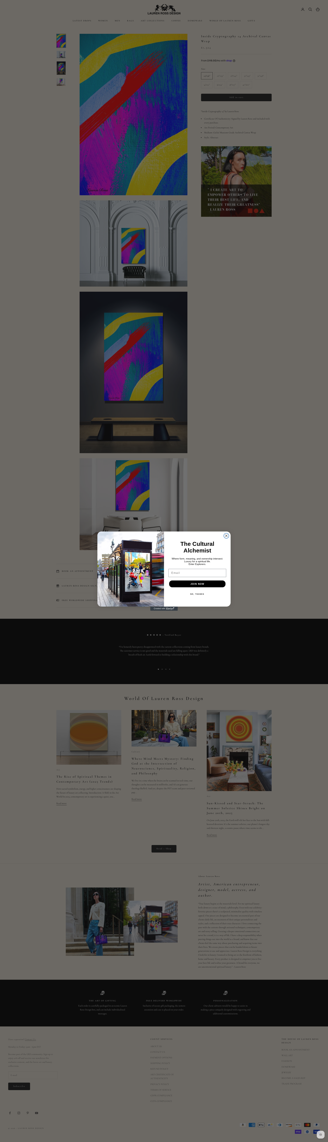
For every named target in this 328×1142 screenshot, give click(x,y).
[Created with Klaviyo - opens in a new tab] (164, 609)
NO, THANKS (197, 594)
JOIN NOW (197, 584)
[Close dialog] (226, 535)
